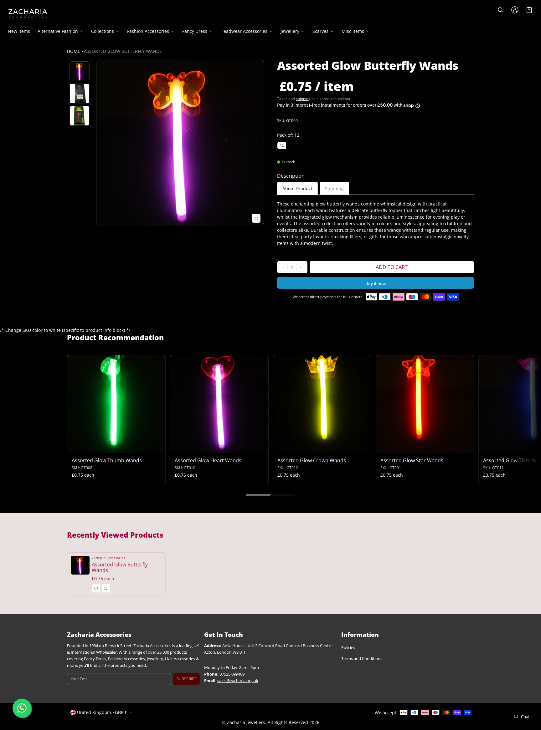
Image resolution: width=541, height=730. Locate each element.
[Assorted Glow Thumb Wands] (116, 404)
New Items (19, 31)
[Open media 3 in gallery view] (79, 93)
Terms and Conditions (361, 659)
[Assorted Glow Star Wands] (425, 404)
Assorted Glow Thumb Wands (107, 460)
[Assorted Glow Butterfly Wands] (116, 574)
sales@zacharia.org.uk (237, 680)
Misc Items (353, 31)
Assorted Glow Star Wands (411, 460)
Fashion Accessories (148, 31)
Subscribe (187, 679)
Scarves (320, 31)
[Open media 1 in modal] (180, 142)
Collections (102, 31)
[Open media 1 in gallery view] (79, 71)
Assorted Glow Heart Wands (208, 460)
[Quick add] (87, 447)
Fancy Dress (194, 31)
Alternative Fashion (58, 31)
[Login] (515, 9)
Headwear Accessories (243, 31)
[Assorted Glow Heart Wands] (219, 404)
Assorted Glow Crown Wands (311, 460)
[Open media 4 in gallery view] (79, 115)
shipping (303, 98)
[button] (500, 9)
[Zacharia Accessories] (27, 13)
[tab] (297, 188)
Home (73, 51)
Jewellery (290, 31)
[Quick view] (75, 447)
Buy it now (375, 283)
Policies (348, 648)
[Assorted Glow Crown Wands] (322, 404)
